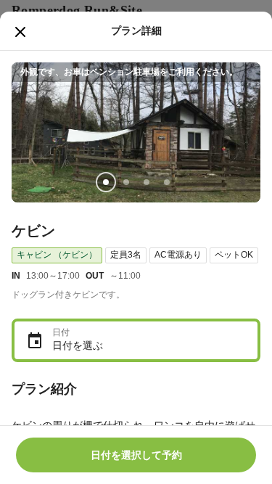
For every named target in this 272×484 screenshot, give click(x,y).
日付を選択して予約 (136, 455)
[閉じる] (20, 32)
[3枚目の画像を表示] (146, 182)
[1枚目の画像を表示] (106, 182)
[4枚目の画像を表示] (167, 182)
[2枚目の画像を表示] (126, 182)
